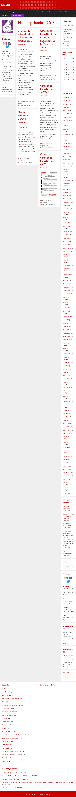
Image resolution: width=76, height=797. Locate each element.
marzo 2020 (66, 379)
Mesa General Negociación (10, 738)
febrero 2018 (67, 476)
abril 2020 (66, 375)
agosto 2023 (67, 231)
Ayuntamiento (24, 158)
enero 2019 (66, 433)
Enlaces (51, 12)
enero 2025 (66, 166)
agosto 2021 (67, 317)
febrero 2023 (67, 248)
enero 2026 (66, 120)
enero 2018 (66, 479)
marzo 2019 (66, 427)
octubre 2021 (67, 308)
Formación (21, 160)
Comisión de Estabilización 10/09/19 (47, 89)
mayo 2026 (66, 107)
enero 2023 (66, 251)
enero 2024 (66, 209)
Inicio (3, 12)
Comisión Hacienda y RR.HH (11, 705)
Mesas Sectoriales (8, 741)
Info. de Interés (38, 12)
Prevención (5, 761)
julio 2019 (66, 414)
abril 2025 (66, 156)
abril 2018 (66, 469)
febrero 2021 (67, 336)
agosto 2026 (67, 97)
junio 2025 (66, 150)
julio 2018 (66, 459)
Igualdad (4, 728)
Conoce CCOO (64, 12)
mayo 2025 (66, 153)
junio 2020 (66, 369)
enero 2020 (66, 387)
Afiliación (4, 689)
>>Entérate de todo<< (26, 97)
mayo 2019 (66, 420)
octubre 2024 (67, 180)
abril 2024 (66, 199)
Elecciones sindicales (8, 715)
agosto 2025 (67, 143)
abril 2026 (66, 110)
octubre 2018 (67, 447)
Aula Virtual (5, 16)
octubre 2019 (67, 402)
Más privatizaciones (8, 788)
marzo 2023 (66, 245)
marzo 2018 (66, 472)
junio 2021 (66, 323)
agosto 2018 (67, 456)
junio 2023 (66, 235)
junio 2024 (66, 192)
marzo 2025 (66, 160)
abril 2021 (66, 330)
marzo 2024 (66, 202)
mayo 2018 (66, 466)
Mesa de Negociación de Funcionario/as (14, 735)
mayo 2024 (66, 196)
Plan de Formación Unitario (23, 115)
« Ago (64, 89)
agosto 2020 (67, 362)
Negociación (49, 77)
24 (64, 78)
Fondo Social (6, 722)
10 (64, 68)
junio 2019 (66, 417)
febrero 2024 (67, 205)
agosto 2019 (67, 410)
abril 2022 (66, 284)
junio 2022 (66, 277)
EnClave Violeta (17, 16)
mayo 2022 (66, 281)
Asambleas (5, 692)
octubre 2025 (67, 134)
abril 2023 (66, 241)
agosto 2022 (67, 274)
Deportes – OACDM (8, 712)
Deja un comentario (26, 106)
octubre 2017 (67, 493)
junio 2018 (66, 463)
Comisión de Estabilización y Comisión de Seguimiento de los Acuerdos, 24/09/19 (48, 39)
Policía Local (5, 758)
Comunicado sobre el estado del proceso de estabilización (25, 36)
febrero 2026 (67, 117)
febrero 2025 (67, 163)
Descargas (12, 12)
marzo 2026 (66, 114)
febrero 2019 (67, 430)
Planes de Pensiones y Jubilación (12, 755)
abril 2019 (66, 423)
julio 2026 (66, 101)
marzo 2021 (66, 333)
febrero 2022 (67, 290)
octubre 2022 (67, 265)
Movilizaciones (6, 745)
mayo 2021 (66, 326)
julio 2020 (66, 366)
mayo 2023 (66, 238)
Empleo (4, 718)
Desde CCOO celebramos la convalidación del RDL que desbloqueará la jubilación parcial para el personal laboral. (37, 782)
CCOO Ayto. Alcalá (10, 768)
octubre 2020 (67, 354)
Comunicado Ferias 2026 (10, 772)
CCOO (4, 702)
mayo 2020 (66, 372)
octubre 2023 (67, 223)
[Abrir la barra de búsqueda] (73, 15)
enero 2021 (66, 340)
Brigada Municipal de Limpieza (11, 698)
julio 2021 (66, 320)
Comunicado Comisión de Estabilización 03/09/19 (47, 159)
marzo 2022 (66, 287)
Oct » (69, 89)
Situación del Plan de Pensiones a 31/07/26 (68, 516)
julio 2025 (66, 146)
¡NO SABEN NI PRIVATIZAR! (10, 779)
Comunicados (23, 12)
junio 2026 (66, 104)
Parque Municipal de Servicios (11, 751)
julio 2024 (66, 189)
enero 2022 (66, 294)
